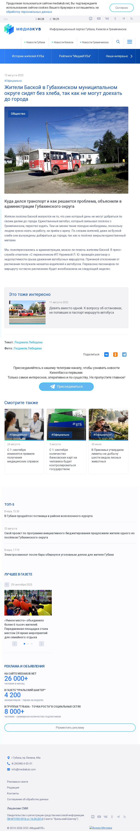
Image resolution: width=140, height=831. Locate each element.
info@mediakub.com (24, 769)
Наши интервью (117, 56)
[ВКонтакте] (107, 19)
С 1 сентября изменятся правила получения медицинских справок (23, 455)
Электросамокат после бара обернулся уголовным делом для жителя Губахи (59, 554)
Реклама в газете (17, 781)
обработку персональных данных (29, 12)
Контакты (13, 793)
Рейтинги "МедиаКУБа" (75, 56)
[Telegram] (124, 354)
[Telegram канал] (123, 19)
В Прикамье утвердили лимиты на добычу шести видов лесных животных (108, 455)
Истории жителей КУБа (28, 56)
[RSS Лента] (132, 19)
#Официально (13, 80)
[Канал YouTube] (99, 19)
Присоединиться (70, 386)
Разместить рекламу (70, 727)
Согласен (121, 8)
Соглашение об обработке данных (27, 799)
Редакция (13, 787)
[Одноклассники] (115, 19)
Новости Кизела (63, 42)
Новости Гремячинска (95, 42)
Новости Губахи (35, 42)
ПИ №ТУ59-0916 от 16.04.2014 (25, 818)
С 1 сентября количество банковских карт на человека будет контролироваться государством (63, 459)
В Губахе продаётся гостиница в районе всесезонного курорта (48, 516)
